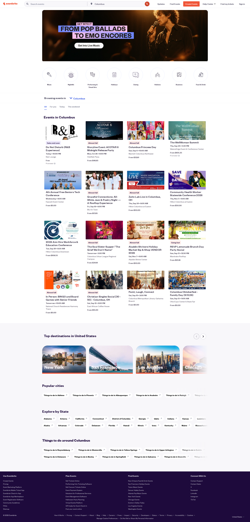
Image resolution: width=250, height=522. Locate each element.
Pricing (5, 484)
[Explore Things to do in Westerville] (105, 449)
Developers (145, 515)
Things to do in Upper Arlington (160, 450)
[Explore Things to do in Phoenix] (96, 395)
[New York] (64, 371)
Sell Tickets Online (72, 481)
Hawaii (126, 425)
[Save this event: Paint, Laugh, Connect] (154, 285)
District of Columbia (121, 418)
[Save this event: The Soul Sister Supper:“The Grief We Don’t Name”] (113, 235)
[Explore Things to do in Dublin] (205, 449)
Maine (184, 425)
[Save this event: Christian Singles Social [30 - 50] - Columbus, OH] (113, 285)
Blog (98, 515)
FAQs (5, 506)
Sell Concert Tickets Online (76, 487)
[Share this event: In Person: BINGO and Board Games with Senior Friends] (77, 285)
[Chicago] (205, 371)
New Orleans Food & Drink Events (140, 481)
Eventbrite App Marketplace (13, 496)
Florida (112, 425)
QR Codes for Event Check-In (76, 506)
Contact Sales (196, 484)
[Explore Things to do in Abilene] (67, 395)
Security (135, 515)
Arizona (63, 418)
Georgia (142, 418)
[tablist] (62, 107)
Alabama (48, 418)
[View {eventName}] (63, 130)
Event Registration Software (13, 499)
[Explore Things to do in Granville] (189, 456)
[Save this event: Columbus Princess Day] (154, 136)
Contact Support (197, 481)
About (91, 515)
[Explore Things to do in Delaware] (69, 456)
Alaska (47, 425)
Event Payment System (74, 490)
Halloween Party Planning (75, 499)
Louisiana (201, 418)
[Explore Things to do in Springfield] (128, 456)
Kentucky (169, 425)
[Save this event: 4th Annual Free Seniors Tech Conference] (71, 185)
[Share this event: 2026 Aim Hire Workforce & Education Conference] (77, 235)
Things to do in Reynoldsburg (57, 450)
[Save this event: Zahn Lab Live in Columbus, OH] (154, 185)
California (79, 418)
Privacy (169, 515)
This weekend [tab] (74, 106)
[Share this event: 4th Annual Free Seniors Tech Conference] (77, 185)
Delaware (96, 425)
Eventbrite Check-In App (12, 493)
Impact (126, 515)
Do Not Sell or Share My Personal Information (137, 518)
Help (104, 515)
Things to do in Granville (175, 456)
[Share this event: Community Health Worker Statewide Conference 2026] (202, 185)
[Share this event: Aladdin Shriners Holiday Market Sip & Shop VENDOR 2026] (160, 235)
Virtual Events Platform (74, 502)
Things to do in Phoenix (83, 395)
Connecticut (98, 418)
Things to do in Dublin (192, 450)
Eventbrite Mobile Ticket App (13, 490)
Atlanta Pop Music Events (137, 493)
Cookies (190, 515)
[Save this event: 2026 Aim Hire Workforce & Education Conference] (71, 235)
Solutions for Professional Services (78, 493)
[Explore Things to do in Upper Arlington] (177, 449)
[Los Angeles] (158, 371)
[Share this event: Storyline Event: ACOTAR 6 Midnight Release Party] (119, 136)
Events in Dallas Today (136, 502)
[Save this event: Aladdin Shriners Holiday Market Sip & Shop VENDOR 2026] (154, 235)
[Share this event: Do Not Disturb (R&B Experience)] (77, 136)
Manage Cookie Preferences (107, 518)
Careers (112, 515)
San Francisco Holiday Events (139, 484)
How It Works (59, 515)
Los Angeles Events (135, 506)
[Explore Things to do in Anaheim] (160, 395)
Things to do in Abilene (54, 395)
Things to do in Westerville (90, 450)
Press (119, 515)
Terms (162, 515)
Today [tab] (62, 106)
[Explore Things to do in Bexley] (97, 456)
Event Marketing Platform (12, 487)
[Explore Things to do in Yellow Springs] (140, 449)
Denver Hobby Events (136, 490)
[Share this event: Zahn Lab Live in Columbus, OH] (160, 185)
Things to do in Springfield (114, 456)
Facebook (194, 490)
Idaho (156, 418)
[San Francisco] (111, 371)
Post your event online (74, 509)
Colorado (79, 425)
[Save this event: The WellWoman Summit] (195, 136)
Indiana (170, 418)
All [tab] (45, 106)
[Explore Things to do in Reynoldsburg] (73, 449)
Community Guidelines (11, 502)
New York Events (134, 496)
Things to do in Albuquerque (115, 395)
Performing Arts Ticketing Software (79, 484)
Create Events (8, 481)
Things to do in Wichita (205, 395)
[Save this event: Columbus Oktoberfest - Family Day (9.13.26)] (195, 285)
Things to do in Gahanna (145, 456)
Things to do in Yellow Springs (123, 450)
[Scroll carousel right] (203, 336)
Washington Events (135, 509)
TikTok (193, 499)
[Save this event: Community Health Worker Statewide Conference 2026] (195, 185)
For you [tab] (53, 106)
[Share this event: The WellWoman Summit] (202, 136)
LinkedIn (194, 493)
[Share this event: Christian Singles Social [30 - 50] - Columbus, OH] (119, 285)
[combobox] (119, 4)
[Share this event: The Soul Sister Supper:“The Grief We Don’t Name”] (119, 235)
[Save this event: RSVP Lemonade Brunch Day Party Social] (195, 235)
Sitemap (6, 509)
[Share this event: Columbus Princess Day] (160, 136)
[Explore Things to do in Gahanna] (159, 456)
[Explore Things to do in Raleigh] (189, 395)
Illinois (141, 425)
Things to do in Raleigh (176, 395)
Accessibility (179, 515)
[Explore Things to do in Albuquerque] (130, 395)
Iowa (154, 425)
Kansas (185, 418)
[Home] (10, 4)
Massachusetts (202, 425)
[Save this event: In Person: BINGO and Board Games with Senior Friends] (71, 285)
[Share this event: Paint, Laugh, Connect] (160, 285)
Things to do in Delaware (55, 456)
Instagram (194, 496)
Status (154, 515)
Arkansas (62, 425)
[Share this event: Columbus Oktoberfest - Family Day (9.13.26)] (202, 285)
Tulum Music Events (135, 487)
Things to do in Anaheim (147, 395)
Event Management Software (76, 496)
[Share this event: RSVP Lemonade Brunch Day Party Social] (202, 235)
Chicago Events (133, 499)
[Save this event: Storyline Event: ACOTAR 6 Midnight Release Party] (113, 136)
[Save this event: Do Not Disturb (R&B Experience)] (71, 136)
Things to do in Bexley (84, 456)
